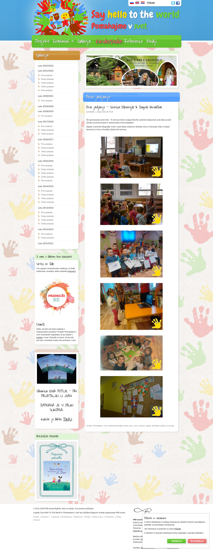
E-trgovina (109, 517)
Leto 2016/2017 (45, 139)
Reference (134, 41)
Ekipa (118, 517)
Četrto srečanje (47, 202)
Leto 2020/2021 (45, 96)
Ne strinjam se (197, 541)
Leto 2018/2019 (45, 111)
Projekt (42, 41)
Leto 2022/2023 (45, 65)
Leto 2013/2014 (45, 208)
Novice (37, 520)
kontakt (39, 337)
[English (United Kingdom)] (137, 3)
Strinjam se (177, 541)
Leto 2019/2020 (45, 106)
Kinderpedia (109, 41)
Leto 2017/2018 (45, 121)
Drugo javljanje (47, 79)
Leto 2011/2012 (45, 243)
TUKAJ (67, 419)
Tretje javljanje (47, 83)
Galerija (84, 41)
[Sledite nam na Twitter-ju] (173, 3)
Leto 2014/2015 (45, 186)
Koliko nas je (97, 517)
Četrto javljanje (47, 87)
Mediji (152, 41)
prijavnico (72, 271)
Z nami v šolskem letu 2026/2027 (54, 256)
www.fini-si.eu (139, 531)
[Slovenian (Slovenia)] (132, 3)
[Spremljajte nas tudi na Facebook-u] (178, 3)
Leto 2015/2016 (45, 161)
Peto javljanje (47, 90)
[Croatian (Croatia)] (143, 3)
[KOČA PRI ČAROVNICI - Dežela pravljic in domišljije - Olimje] (131, 85)
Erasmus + (63, 41)
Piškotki (177, 529)
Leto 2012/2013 (45, 229)
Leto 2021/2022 (45, 70)
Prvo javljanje (47, 75)
